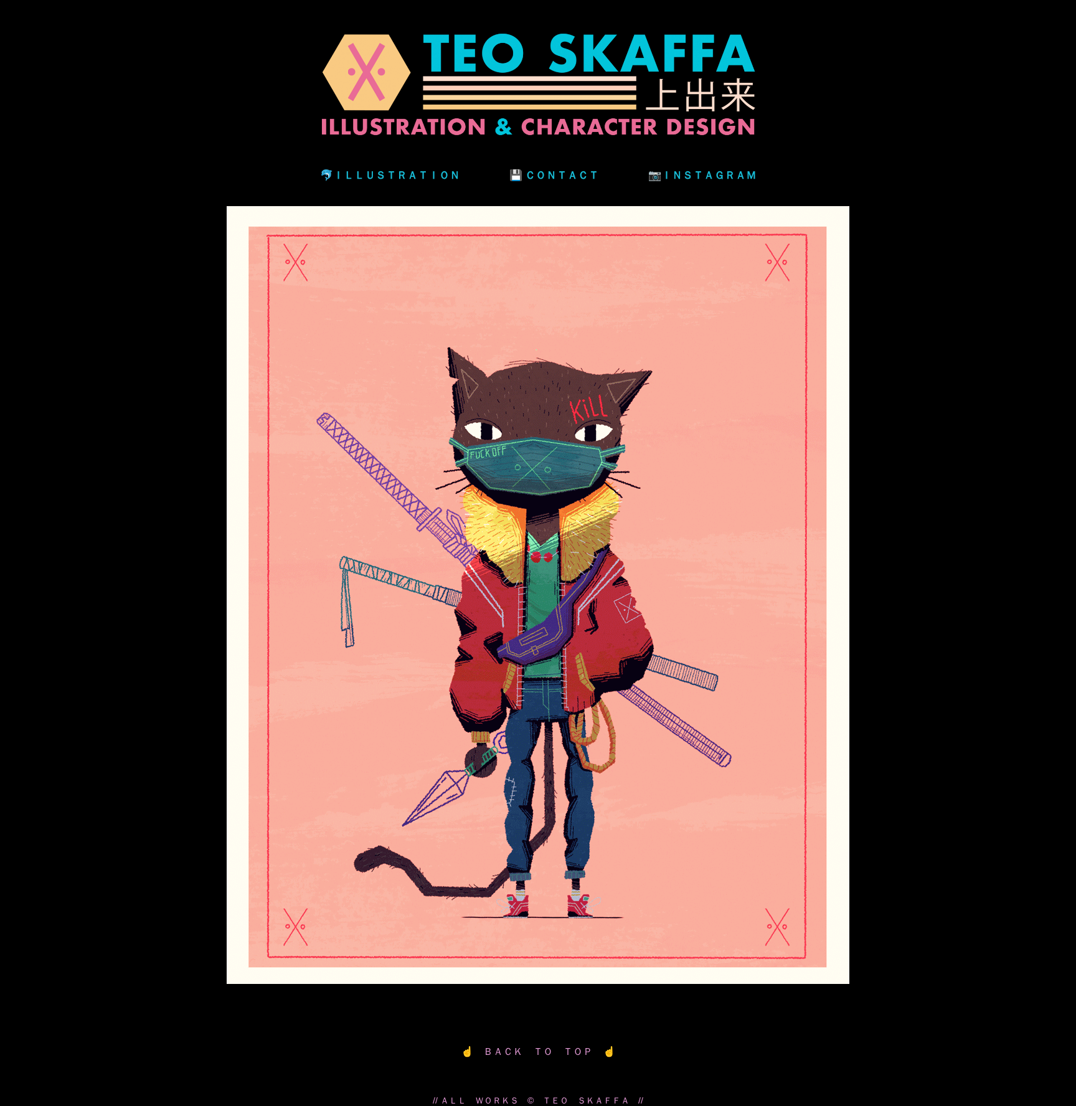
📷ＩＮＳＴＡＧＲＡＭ (702, 174)
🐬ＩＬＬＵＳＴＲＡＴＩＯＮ (390, 174)
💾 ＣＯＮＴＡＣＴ (554, 174)
